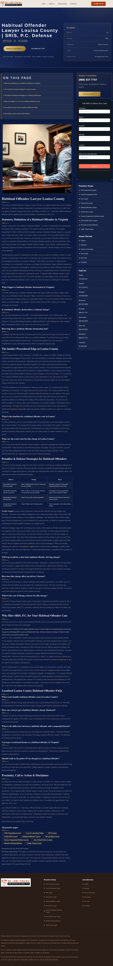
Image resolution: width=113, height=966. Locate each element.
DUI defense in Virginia (27, 546)
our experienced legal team (57, 659)
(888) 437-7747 (88, 79)
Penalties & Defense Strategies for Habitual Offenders (23, 95)
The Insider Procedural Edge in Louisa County (20, 89)
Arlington (81, 292)
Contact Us (73, 4)
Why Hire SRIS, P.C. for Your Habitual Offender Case (22, 101)
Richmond (82, 300)
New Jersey (82, 317)
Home (44, 4)
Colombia (82, 342)
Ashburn (81, 283)
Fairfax (81, 275)
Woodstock (82, 334)
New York (82, 325)
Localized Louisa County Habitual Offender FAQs (21, 107)
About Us (52, 4)
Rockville (82, 309)
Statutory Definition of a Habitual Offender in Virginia (22, 83)
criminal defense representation (16, 409)
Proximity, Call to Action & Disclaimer (17, 113)
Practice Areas (62, 4)
